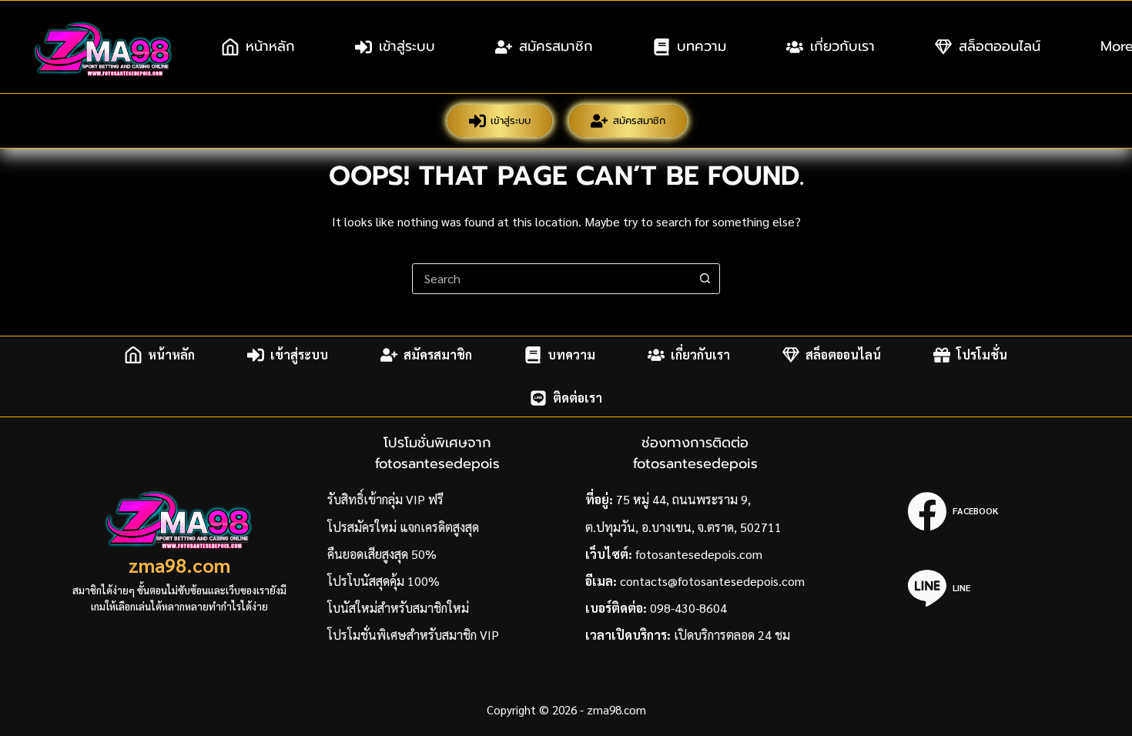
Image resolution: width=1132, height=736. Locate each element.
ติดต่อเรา (577, 398)
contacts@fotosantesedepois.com (712, 581)
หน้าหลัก (270, 46)
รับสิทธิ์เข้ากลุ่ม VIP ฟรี (385, 499)
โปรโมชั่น (981, 354)
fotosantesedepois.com (698, 554)
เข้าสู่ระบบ (407, 46)
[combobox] (551, 278)
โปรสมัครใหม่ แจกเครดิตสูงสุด (403, 527)
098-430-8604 (688, 608)
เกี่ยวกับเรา (842, 46)
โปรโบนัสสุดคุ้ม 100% (383, 581)
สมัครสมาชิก (556, 46)
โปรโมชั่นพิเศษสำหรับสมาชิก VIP (413, 635)
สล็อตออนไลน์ (999, 46)
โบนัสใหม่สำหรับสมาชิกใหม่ (398, 608)
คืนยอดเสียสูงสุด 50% (382, 554)
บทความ (701, 46)
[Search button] (704, 278)
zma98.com (179, 564)
